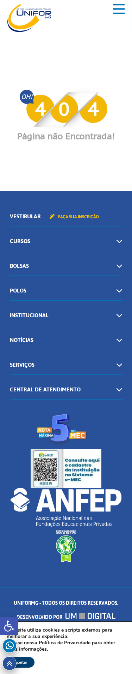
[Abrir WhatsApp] (114, 656)
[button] (9, 626)
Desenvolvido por (40, 617)
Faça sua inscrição (78, 217)
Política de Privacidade (64, 642)
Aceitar (20, 662)
